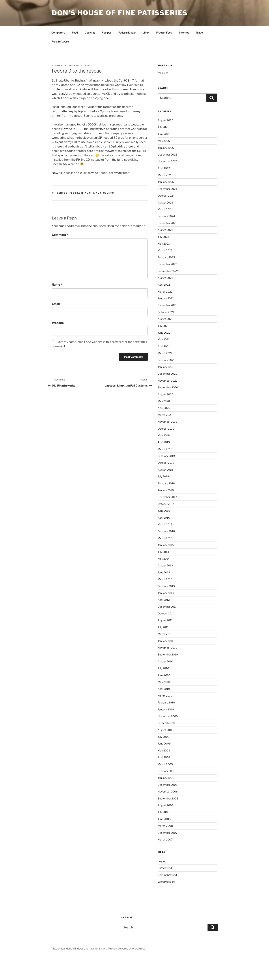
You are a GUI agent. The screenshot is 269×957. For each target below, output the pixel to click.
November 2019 (167, 421)
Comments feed (167, 874)
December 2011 (167, 606)
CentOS (62, 193)
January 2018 (166, 490)
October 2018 (166, 462)
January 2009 (166, 777)
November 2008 (168, 791)
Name (57, 284)
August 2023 (165, 229)
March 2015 (165, 538)
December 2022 (167, 264)
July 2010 (163, 668)
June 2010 (164, 675)
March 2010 (165, 695)
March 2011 (165, 633)
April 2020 (164, 407)
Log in (161, 861)
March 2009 (165, 764)
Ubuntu (108, 193)
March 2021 (165, 353)
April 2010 (164, 688)
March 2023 (165, 250)
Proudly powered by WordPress (126, 948)
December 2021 (167, 305)
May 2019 (164, 435)
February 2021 (166, 360)
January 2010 (166, 709)
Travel (199, 32)
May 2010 (164, 681)
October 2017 (166, 503)
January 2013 (166, 592)
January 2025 (166, 181)
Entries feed (165, 867)
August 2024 (165, 202)
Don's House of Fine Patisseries (120, 13)
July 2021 (163, 325)
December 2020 (167, 373)
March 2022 (165, 291)
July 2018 (163, 476)
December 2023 (167, 223)
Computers (58, 32)
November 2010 (167, 647)
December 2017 (167, 496)
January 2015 (166, 544)
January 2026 (166, 147)
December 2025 (167, 154)
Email (57, 304)
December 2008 (168, 784)
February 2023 (166, 257)
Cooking (90, 32)
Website (58, 323)
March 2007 (165, 839)
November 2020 (168, 380)
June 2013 (164, 572)
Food (75, 32)
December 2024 (167, 188)
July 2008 (163, 812)
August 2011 (165, 620)
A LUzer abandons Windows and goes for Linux (78, 948)
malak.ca (163, 72)
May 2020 (164, 401)
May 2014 (164, 558)
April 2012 (164, 599)
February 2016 (166, 531)
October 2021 (166, 312)
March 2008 (165, 825)
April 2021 (164, 346)
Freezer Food (164, 32)
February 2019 (166, 455)
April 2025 (164, 168)
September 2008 (168, 798)
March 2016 (165, 524)
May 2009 (164, 750)
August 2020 (165, 394)
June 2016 (164, 510)
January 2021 (165, 366)
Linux (146, 32)
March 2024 (165, 209)
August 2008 (165, 805)
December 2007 (167, 832)
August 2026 (165, 120)
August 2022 (165, 277)
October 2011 (166, 613)
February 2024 (166, 216)
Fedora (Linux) (127, 32)
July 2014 (163, 551)
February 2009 (166, 771)
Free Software (60, 41)
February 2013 (166, 586)
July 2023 (163, 236)
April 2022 (164, 284)
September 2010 (168, 654)
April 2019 (164, 442)
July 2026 (163, 127)
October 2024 (166, 195)
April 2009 (164, 757)
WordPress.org (166, 881)
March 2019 (165, 449)
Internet (184, 32)
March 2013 (165, 579)
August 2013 (165, 565)
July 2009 (163, 736)
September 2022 (168, 271)
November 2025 (167, 161)
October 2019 (166, 428)
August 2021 (165, 318)
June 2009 (164, 743)
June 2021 (164, 332)
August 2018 (165, 469)
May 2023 (164, 243)
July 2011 (163, 627)
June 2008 (164, 819)
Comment (60, 235)
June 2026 (164, 134)
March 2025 (165, 175)
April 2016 (164, 517)
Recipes (106, 32)
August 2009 (165, 729)
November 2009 (168, 716)
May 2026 (164, 140)
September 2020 (168, 387)
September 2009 (168, 723)
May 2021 (163, 339)
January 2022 (166, 298)
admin (85, 65)
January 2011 (165, 640)
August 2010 (165, 661)
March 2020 (165, 414)
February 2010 (166, 702)
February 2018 (166, 483)
